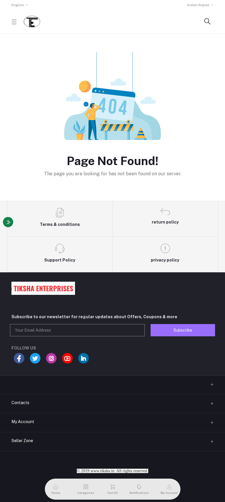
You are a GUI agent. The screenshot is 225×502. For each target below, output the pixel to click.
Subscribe (182, 330)
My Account (22, 421)
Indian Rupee (198, 5)
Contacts (20, 402)
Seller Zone (22, 440)
